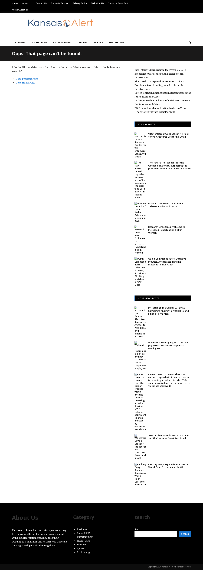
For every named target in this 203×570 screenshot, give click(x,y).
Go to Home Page (25, 82)
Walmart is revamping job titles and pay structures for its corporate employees (168, 345)
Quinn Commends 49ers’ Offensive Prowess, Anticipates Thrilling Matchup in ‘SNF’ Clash (167, 261)
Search (138, 529)
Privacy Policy (80, 3)
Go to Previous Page (27, 78)
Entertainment (63, 42)
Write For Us (97, 3)
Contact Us (41, 3)
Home (15, 3)
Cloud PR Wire (85, 533)
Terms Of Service (60, 3)
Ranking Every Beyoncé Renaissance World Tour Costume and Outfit (168, 466)
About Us (26, 3)
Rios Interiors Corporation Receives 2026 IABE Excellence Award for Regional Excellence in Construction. (160, 74)
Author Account (20, 9)
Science (98, 42)
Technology (39, 42)
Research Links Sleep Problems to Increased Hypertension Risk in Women (166, 229)
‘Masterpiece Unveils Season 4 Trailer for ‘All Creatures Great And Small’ (168, 135)
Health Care (116, 42)
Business (20, 42)
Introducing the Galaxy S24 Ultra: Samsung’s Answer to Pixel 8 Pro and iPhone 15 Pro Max (168, 310)
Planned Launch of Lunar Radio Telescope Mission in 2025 (165, 205)
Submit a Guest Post (118, 3)
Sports (83, 42)
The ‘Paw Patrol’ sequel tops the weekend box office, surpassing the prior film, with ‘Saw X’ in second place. (169, 165)
